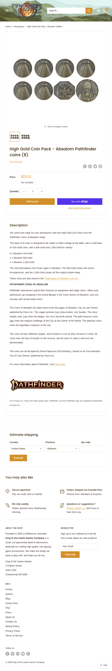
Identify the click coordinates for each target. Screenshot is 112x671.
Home (8, 26)
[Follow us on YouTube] (23, 654)
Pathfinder (16, 162)
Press (8, 612)
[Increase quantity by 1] (42, 191)
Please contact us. (76, 508)
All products (19, 26)
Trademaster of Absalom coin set (61, 278)
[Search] (89, 11)
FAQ (7, 608)
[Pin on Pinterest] (90, 166)
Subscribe (70, 554)
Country (14, 442)
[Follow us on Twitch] (28, 654)
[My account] (98, 10)
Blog (7, 598)
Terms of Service (14, 635)
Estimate (18, 458)
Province (50, 442)
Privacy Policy (12, 631)
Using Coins (11, 603)
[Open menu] (6, 11)
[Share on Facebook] (85, 166)
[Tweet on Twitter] (95, 166)
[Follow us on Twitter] (12, 654)
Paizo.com (59, 364)
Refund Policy (12, 626)
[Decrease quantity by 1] (24, 191)
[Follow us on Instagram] (18, 654)
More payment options (79, 208)
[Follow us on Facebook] (7, 654)
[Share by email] (100, 166)
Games (9, 594)
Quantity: (14, 191)
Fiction (8, 589)
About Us (10, 617)
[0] (104, 10)
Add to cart (32, 201)
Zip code (85, 442)
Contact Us (11, 621)
